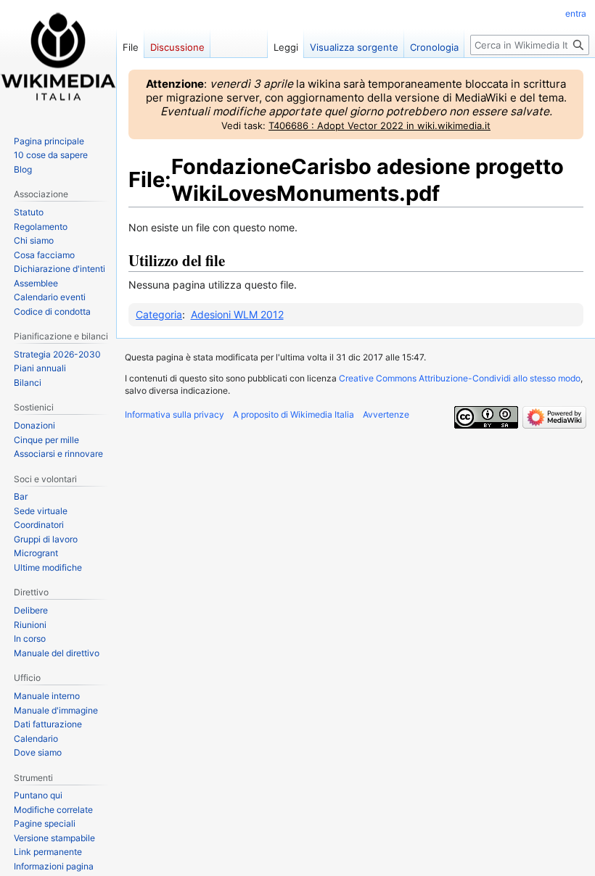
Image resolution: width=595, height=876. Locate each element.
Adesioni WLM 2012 (237, 314)
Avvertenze (386, 414)
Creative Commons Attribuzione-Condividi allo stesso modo (459, 378)
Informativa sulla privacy (174, 414)
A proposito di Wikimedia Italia (293, 414)
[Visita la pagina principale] (58, 58)
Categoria (159, 314)
